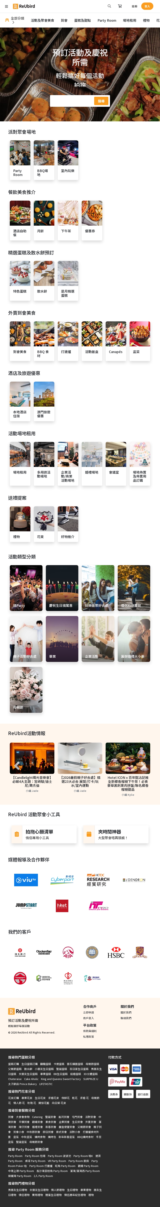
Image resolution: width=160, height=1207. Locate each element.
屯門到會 (77, 1117)
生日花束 (40, 1098)
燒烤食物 (40, 1137)
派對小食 (74, 1132)
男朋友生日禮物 (17, 1190)
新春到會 (50, 1127)
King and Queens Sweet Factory (61, 1079)
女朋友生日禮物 (39, 1190)
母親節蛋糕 (92, 1064)
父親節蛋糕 (15, 1069)
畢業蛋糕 (45, 1074)
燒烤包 (52, 1137)
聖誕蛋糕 (61, 1069)
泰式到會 (61, 1132)
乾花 (75, 1098)
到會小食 (18, 1132)
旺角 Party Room (65, 1166)
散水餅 (28, 1069)
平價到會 (24, 1122)
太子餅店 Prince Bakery (22, 1084)
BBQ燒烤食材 (85, 1137)
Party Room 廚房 (79, 1161)
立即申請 (88, 1012)
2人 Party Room (43, 1176)
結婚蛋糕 (75, 1074)
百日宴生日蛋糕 (79, 1069)
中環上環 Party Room (21, 1171)
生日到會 (77, 1122)
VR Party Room (57, 1161)
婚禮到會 (37, 1127)
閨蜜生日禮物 (53, 1195)
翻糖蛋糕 (45, 1064)
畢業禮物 (85, 1190)
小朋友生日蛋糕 (44, 1069)
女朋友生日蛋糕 (28, 1074)
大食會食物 (23, 1117)
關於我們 (126, 1012)
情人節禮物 (58, 1190)
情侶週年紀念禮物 (75, 1195)
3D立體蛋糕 (91, 1074)
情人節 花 (19, 1103)
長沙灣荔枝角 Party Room (52, 1171)
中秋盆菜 (26, 1137)
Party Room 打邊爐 (40, 1166)
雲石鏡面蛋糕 (75, 1064)
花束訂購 (13, 1098)
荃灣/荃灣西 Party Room (85, 1171)
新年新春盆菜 (67, 1137)
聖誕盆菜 (21, 1142)
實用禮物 (37, 1195)
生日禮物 (72, 1190)
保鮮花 (65, 1098)
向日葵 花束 (59, 1103)
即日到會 (48, 1132)
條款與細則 (90, 1031)
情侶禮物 (24, 1195)
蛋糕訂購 (13, 1064)
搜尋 (101, 100)
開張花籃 (44, 1103)
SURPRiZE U (90, 1079)
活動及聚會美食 (42, 20)
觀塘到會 (37, 1122)
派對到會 (90, 1117)
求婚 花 (84, 1098)
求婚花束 (53, 1098)
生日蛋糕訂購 (29, 1064)
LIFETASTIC (45, 1084)
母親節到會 (36, 1142)
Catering (37, 1117)
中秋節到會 (33, 1132)
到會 (64, 20)
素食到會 (50, 1122)
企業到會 (64, 1122)
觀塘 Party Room (88, 1166)
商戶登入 (88, 1018)
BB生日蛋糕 (61, 1074)
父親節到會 (84, 1127)
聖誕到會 (50, 1117)
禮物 (146, 20)
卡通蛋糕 (59, 1064)
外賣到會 (90, 1122)
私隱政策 (88, 1037)
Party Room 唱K (83, 1156)
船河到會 (64, 1117)
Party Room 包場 (35, 1156)
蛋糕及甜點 (82, 20)
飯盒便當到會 (67, 1127)
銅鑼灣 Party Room (19, 1176)
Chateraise (15, 1079)
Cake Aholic (31, 1079)
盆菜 (16, 1137)
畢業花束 (26, 1098)
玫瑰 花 (31, 1103)
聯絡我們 (126, 1018)
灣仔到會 (24, 1127)
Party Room (107, 20)
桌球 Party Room (35, 1161)
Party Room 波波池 (59, 1156)
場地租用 (129, 20)
